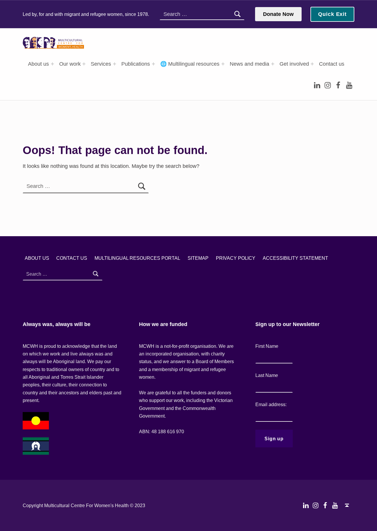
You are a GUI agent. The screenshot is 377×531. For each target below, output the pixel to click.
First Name (266, 346)
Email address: (271, 404)
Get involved (294, 64)
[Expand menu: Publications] (153, 63)
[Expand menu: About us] (52, 63)
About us (38, 64)
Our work (70, 64)
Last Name (266, 375)
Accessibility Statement (295, 258)
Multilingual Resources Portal (137, 258)
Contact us (331, 64)
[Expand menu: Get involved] (312, 63)
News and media (249, 64)
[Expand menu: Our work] (83, 63)
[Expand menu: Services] (114, 63)
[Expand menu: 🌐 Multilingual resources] (222, 63)
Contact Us (71, 258)
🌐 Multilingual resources (189, 64)
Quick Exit (332, 14)
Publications (135, 64)
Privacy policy (235, 258)
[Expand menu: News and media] (272, 63)
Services (101, 64)
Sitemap (198, 258)
